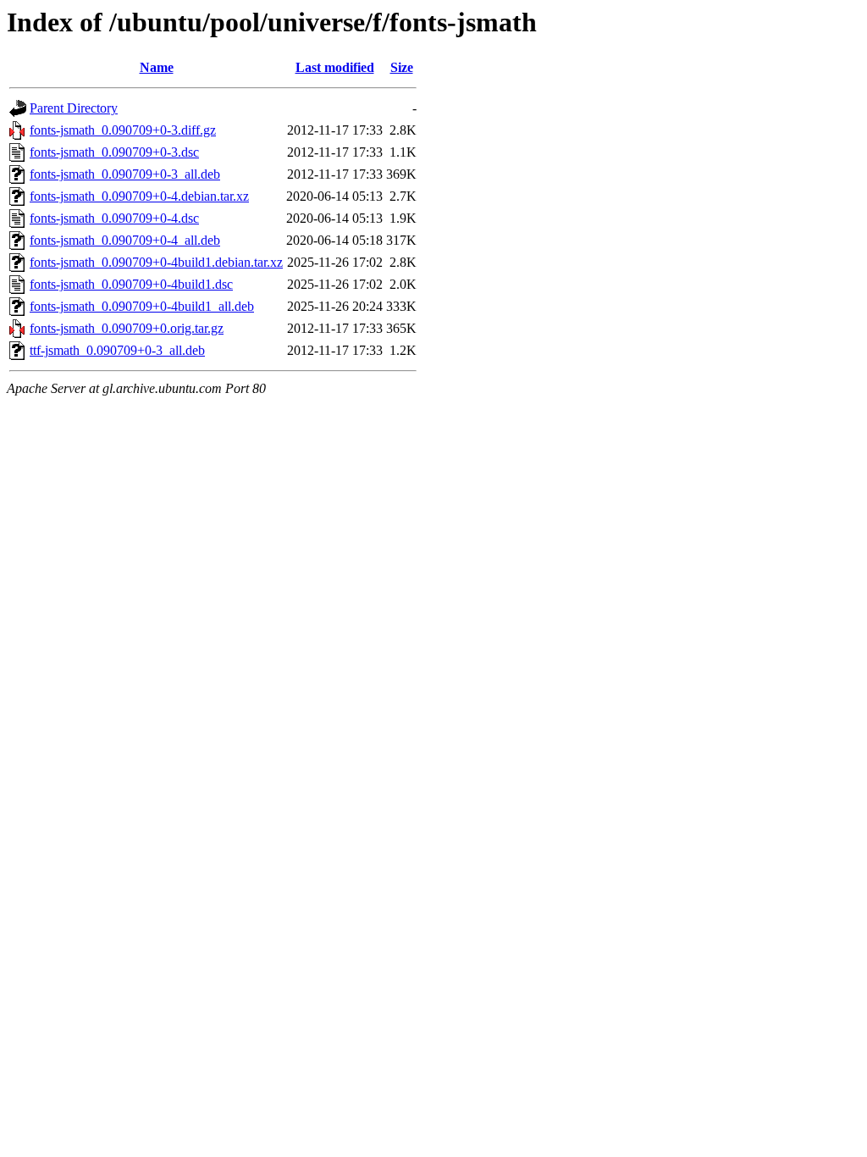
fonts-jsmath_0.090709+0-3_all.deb (125, 174)
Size (401, 67)
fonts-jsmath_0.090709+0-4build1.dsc (131, 284)
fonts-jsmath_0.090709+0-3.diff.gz (123, 130)
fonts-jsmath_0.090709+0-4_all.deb (125, 240)
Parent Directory (74, 108)
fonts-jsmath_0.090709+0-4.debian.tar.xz (139, 196)
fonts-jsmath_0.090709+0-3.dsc (114, 152)
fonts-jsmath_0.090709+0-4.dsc (114, 218)
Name (157, 67)
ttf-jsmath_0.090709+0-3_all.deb (117, 350)
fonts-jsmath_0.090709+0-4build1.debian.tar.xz (156, 262)
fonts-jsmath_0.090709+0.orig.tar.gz (127, 328)
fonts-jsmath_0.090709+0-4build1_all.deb (142, 306)
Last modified (334, 67)
